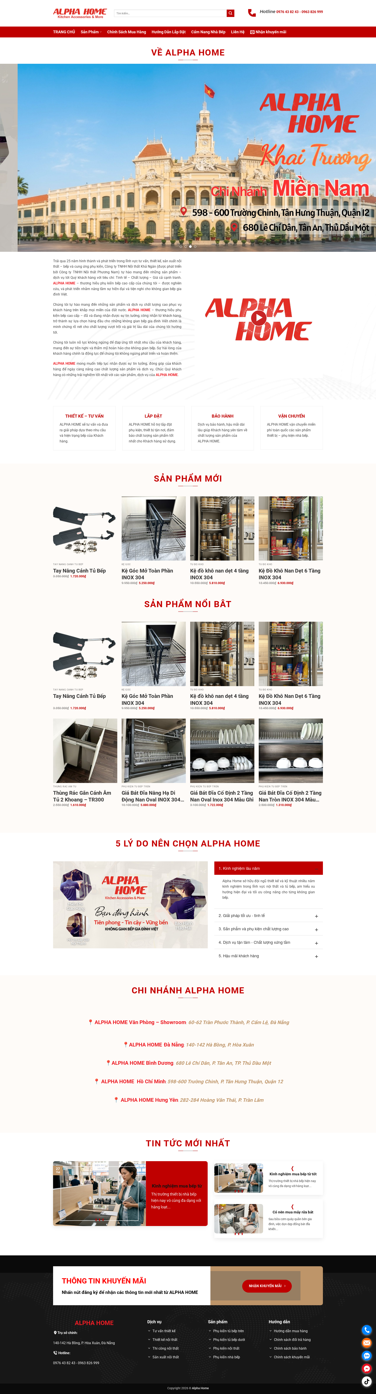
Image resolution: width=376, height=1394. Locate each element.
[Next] (363, 157)
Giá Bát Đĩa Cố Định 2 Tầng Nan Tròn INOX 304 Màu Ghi (290, 796)
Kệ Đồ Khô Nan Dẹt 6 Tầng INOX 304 (290, 574)
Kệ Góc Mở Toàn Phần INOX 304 (147, 574)
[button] (268, 32)
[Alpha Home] (80, 13)
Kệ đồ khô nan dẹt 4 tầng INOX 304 (219, 574)
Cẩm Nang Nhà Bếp (208, 32)
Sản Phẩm (90, 32)
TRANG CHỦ (64, 32)
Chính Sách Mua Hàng (126, 32)
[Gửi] (230, 13)
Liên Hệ (238, 32)
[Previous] (13, 157)
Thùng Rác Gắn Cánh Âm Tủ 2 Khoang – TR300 (82, 796)
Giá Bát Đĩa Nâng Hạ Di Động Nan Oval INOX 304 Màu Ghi (151, 796)
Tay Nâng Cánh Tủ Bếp (79, 571)
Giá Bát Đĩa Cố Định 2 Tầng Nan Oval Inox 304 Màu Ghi (221, 796)
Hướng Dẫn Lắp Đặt (169, 32)
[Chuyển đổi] (218, 867)
